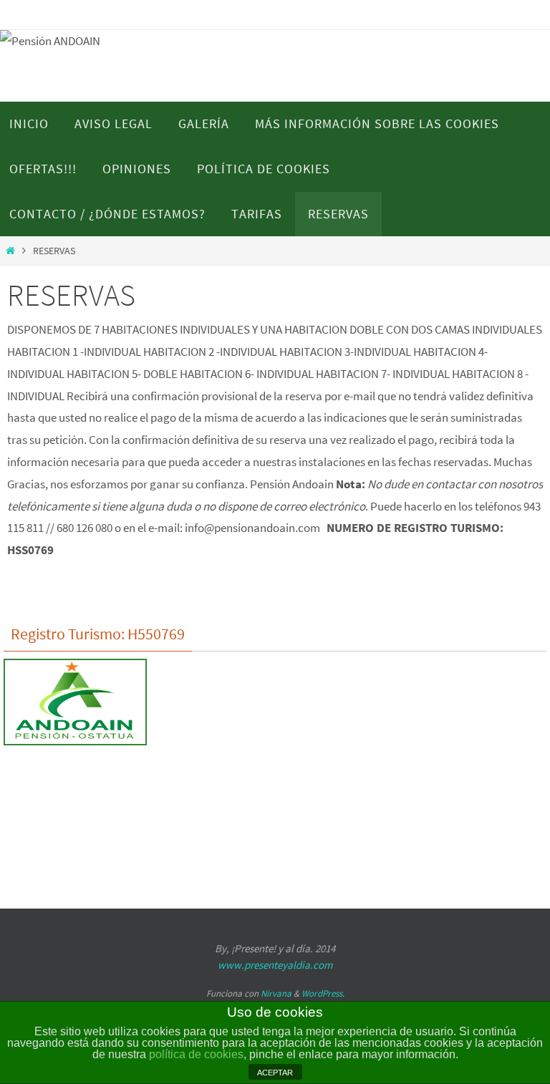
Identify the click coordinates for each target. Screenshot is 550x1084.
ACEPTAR (275, 1072)
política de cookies (196, 1054)
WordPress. (322, 993)
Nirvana (276, 993)
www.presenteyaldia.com (275, 965)
